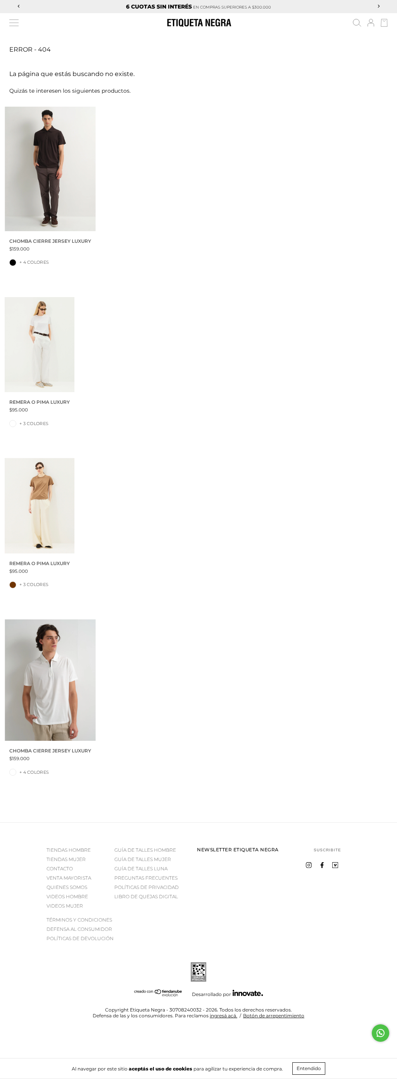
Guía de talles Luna (140, 869)
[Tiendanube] (158, 995)
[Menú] (14, 23)
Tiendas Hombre (69, 850)
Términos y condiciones (79, 920)
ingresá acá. (223, 1015)
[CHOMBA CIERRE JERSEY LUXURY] (50, 169)
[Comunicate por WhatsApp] (380, 1033)
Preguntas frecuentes (146, 878)
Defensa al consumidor (79, 929)
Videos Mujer (65, 906)
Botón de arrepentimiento (273, 1015)
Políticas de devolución (80, 938)
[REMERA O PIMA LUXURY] (39, 344)
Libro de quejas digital (146, 896)
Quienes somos (67, 887)
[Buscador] (357, 24)
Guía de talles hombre (145, 850)
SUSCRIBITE (327, 850)
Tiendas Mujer (66, 859)
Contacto (60, 869)
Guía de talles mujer (142, 859)
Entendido (309, 1068)
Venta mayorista (69, 878)
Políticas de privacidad (146, 887)
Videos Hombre (67, 896)
